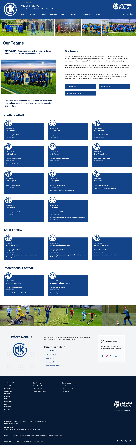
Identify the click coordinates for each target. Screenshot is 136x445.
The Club (32, 14)
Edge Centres (62, 217)
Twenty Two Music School (21, 293)
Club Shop (86, 14)
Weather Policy (39, 441)
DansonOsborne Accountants (66, 190)
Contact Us (66, 391)
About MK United (51, 351)
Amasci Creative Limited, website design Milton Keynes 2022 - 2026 (44, 435)
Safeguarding (50, 358)
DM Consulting (54, 257)
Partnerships (8, 401)
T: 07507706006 (99, 161)
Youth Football (71, 86)
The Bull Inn (114, 255)
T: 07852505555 (54, 214)
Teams (43, 14)
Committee (7, 396)
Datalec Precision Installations (76, 217)
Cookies (17, 441)
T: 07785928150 (54, 290)
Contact (97, 14)
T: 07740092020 (10, 161)
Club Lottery (73, 14)
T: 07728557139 (54, 187)
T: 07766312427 (10, 137)
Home (22, 14)
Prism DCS (105, 255)
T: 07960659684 (10, 252)
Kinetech (60, 293)
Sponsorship (8, 393)
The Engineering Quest (109, 188)
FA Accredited (50, 362)
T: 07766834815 (54, 137)
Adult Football (105, 86)
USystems (55, 219)
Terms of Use (7, 441)
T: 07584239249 (54, 161)
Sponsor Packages (68, 388)
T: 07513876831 (10, 187)
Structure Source (28, 255)
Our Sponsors (66, 386)
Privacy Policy (27, 441)
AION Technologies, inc (76, 255)
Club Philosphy (50, 354)
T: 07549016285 (10, 214)
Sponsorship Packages (52, 365)
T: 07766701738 (99, 252)
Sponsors (53, 14)
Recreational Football (74, 93)
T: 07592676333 (99, 137)
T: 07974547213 (10, 290)
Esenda (16, 164)
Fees (62, 14)
